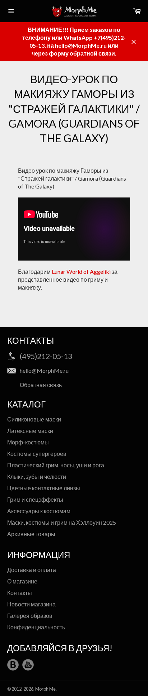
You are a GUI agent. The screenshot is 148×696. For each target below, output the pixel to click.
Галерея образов (29, 615)
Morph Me (45, 689)
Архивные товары (31, 533)
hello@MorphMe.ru (44, 370)
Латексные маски (30, 430)
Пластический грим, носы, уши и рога (55, 465)
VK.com (13, 665)
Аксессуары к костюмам (38, 510)
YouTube (28, 665)
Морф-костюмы (28, 442)
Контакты (19, 592)
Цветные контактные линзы (43, 488)
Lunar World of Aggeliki (81, 271)
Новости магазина (31, 604)
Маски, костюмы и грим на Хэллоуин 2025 (61, 522)
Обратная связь (41, 384)
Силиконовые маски (34, 419)
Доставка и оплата (31, 569)
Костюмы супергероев (36, 453)
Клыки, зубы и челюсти (36, 476)
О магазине (22, 581)
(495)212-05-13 (46, 356)
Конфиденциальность (36, 627)
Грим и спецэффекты (35, 499)
